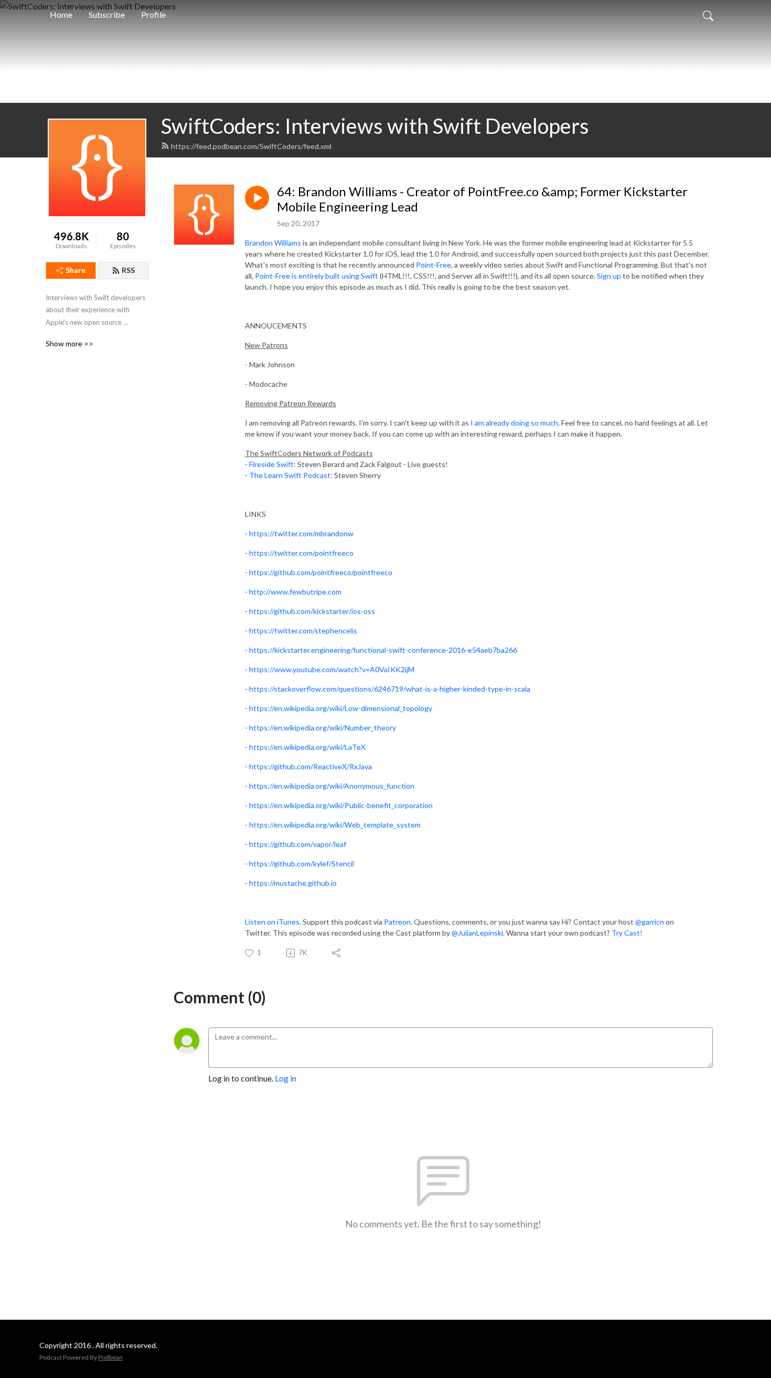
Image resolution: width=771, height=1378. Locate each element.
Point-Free (433, 264)
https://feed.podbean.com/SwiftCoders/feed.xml (251, 146)
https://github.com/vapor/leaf (297, 844)
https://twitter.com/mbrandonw (301, 533)
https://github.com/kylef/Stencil (301, 863)
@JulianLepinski (477, 932)
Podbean (110, 1357)
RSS (128, 270)
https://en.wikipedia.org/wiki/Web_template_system (335, 824)
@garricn (649, 921)
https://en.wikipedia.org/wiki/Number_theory (322, 727)
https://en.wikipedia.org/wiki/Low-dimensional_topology (340, 708)
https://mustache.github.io (293, 882)
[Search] (708, 14)
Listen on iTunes (272, 921)
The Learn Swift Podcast (289, 475)
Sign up (609, 275)
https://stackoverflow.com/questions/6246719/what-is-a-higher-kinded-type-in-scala (389, 688)
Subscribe (107, 14)
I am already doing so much (514, 422)
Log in (285, 1078)
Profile (153, 14)
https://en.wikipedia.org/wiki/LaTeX (307, 747)
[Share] (337, 953)
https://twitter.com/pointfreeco (301, 552)
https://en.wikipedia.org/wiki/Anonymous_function (331, 785)
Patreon (397, 921)
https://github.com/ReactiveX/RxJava (310, 766)
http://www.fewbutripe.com (295, 591)
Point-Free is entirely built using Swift (316, 275)
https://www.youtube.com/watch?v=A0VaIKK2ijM (331, 669)
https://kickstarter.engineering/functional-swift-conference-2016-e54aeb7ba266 (383, 649)
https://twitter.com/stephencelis (303, 630)
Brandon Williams (273, 242)
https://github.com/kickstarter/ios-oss (312, 611)
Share (75, 270)
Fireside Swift (271, 464)
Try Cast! (627, 932)
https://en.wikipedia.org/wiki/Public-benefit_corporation (341, 805)
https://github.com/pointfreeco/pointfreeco (320, 572)
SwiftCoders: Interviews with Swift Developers (375, 126)
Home (61, 14)
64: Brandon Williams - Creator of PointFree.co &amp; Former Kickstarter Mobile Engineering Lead (482, 199)
